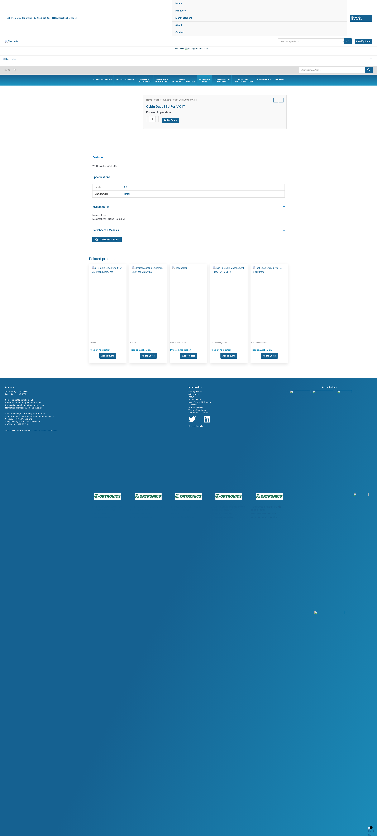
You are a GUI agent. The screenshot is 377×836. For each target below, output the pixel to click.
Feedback (192, 405)
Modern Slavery (195, 407)
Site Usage (193, 394)
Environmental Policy (198, 413)
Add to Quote (170, 120)
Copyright (192, 397)
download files (108, 239)
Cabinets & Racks (162, 99)
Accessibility (194, 399)
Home (149, 99)
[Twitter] (192, 419)
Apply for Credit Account (200, 402)
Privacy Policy (195, 392)
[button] (361, 18)
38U (126, 187)
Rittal (127, 194)
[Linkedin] (207, 419)
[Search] (348, 41)
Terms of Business (197, 410)
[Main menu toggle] (371, 59)
